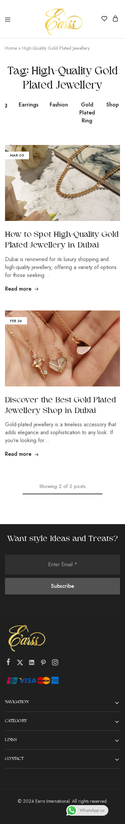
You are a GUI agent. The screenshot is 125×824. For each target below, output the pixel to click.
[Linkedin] (32, 664)
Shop (112, 104)
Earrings (28, 104)
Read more (18, 289)
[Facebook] (8, 663)
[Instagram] (55, 664)
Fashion (59, 104)
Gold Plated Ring (87, 112)
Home (11, 48)
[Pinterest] (43, 664)
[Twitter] (20, 664)
